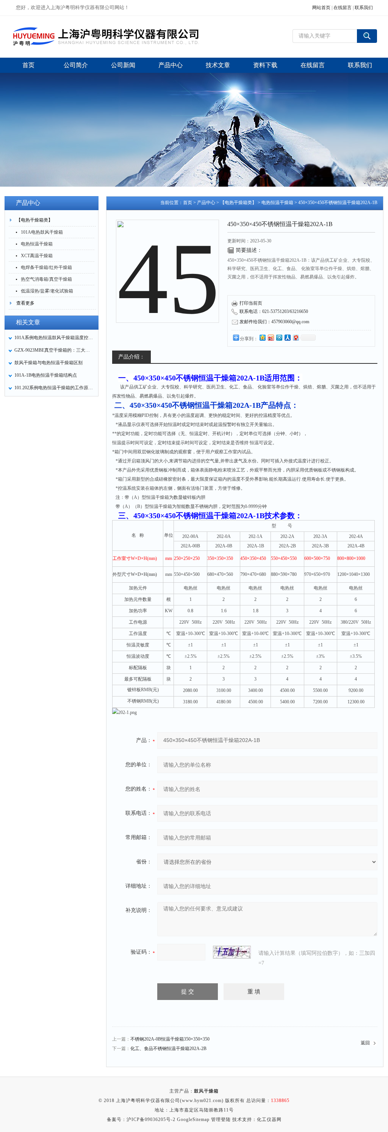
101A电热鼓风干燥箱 (42, 232)
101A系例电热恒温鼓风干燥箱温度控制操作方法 (54, 337)
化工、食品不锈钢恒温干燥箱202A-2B (168, 1048)
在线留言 (342, 7)
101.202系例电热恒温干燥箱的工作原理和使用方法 (54, 387)
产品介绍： (131, 357)
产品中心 (206, 202)
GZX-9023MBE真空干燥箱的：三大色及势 (54, 350)
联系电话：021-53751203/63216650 (273, 311)
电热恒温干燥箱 (37, 244)
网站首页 (321, 7)
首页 (187, 202)
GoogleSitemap (193, 1119)
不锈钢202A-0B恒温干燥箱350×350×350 (170, 1039)
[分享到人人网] (287, 337)
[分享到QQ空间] (262, 337)
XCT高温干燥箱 (37, 255)
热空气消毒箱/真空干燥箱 (46, 279)
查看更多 (25, 303)
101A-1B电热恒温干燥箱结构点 (45, 375)
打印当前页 (250, 303)
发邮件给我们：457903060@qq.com (274, 321)
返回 (365, 1043)
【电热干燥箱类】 (34, 220)
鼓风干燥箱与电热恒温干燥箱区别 (48, 362)
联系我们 (364, 7)
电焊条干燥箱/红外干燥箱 (46, 267)
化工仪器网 (269, 1119)
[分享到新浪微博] (270, 337)
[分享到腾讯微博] (279, 337)
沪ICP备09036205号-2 (151, 1119)
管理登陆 (221, 1119)
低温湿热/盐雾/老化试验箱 (47, 291)
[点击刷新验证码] (232, 952)
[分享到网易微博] (295, 337)
